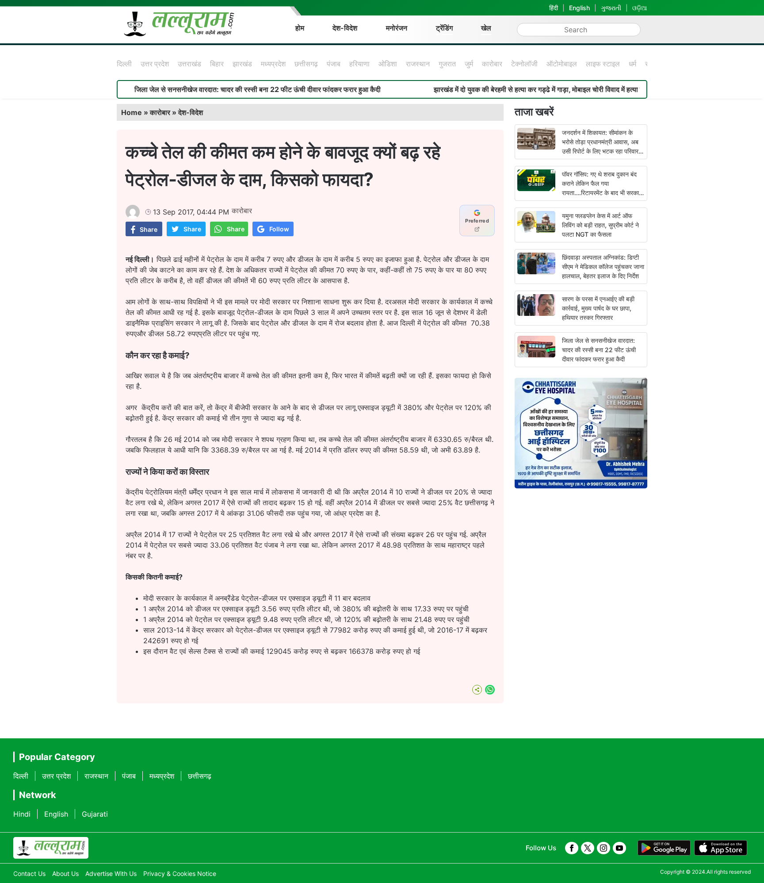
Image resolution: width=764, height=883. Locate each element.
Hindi (22, 814)
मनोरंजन (396, 27)
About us (65, 873)
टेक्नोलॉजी (524, 63)
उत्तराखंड (189, 63)
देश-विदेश (344, 27)
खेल (486, 27)
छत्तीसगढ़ (306, 63)
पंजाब (333, 63)
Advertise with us (111, 873)
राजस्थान (418, 63)
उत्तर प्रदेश (155, 63)
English (579, 8)
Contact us (29, 873)
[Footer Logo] (50, 848)
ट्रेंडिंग (444, 27)
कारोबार (492, 63)
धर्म (632, 63)
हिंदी (553, 8)
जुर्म (469, 63)
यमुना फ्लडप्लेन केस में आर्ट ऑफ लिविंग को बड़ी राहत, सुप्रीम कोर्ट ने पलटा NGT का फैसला (600, 225)
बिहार (217, 63)
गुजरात (447, 63)
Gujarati (95, 814)
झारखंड (242, 63)
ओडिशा (387, 63)
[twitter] (587, 848)
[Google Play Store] (664, 848)
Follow (279, 229)
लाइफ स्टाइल (603, 63)
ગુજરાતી (611, 8)
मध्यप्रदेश (273, 63)
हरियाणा (359, 63)
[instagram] (603, 848)
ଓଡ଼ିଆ (639, 8)
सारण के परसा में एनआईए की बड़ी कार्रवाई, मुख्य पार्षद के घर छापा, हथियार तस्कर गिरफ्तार (598, 308)
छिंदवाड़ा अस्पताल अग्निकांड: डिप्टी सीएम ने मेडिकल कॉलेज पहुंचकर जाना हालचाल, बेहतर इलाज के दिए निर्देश (603, 266)
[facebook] (571, 848)
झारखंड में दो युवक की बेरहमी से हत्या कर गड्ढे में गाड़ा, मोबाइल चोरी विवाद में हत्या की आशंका (523, 89)
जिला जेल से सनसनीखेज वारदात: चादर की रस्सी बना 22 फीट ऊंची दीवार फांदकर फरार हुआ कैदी (230, 89)
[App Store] (720, 848)
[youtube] (619, 848)
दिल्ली (124, 63)
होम (299, 27)
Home (131, 112)
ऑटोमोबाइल (561, 63)
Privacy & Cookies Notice (179, 873)
